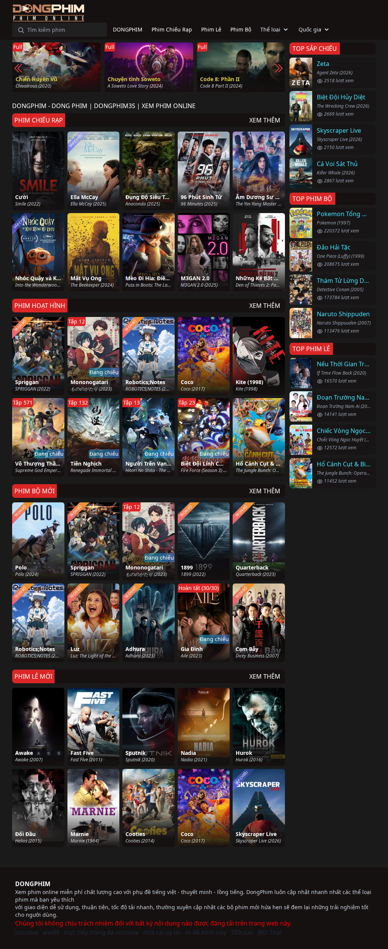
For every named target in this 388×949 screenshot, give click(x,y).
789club (242, 932)
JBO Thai (270, 932)
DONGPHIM (32, 884)
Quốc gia (310, 29)
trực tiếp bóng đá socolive (101, 932)
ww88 (51, 932)
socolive (26, 932)
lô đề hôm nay (206, 932)
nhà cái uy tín (162, 932)
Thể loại (270, 29)
